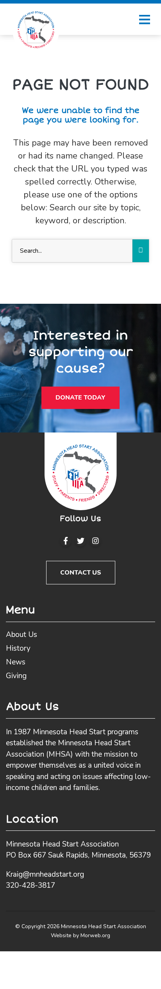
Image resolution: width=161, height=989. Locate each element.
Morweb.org (95, 935)
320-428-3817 (30, 885)
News (15, 662)
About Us (21, 635)
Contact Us (80, 572)
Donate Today (80, 397)
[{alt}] (81, 471)
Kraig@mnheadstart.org (45, 874)
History (18, 648)
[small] (65, 540)
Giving (16, 676)
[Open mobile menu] (144, 19)
